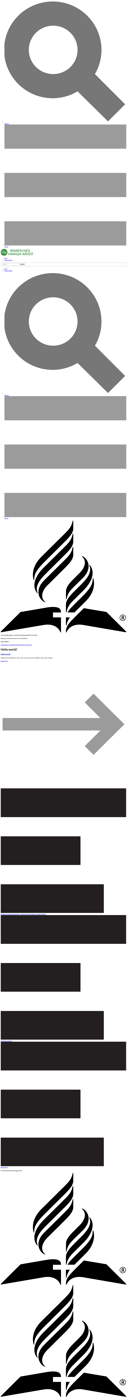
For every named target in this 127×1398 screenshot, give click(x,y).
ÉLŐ (5, 258)
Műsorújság (8, 260)
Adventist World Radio (17, 645)
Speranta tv (28, 645)
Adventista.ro (5, 645)
